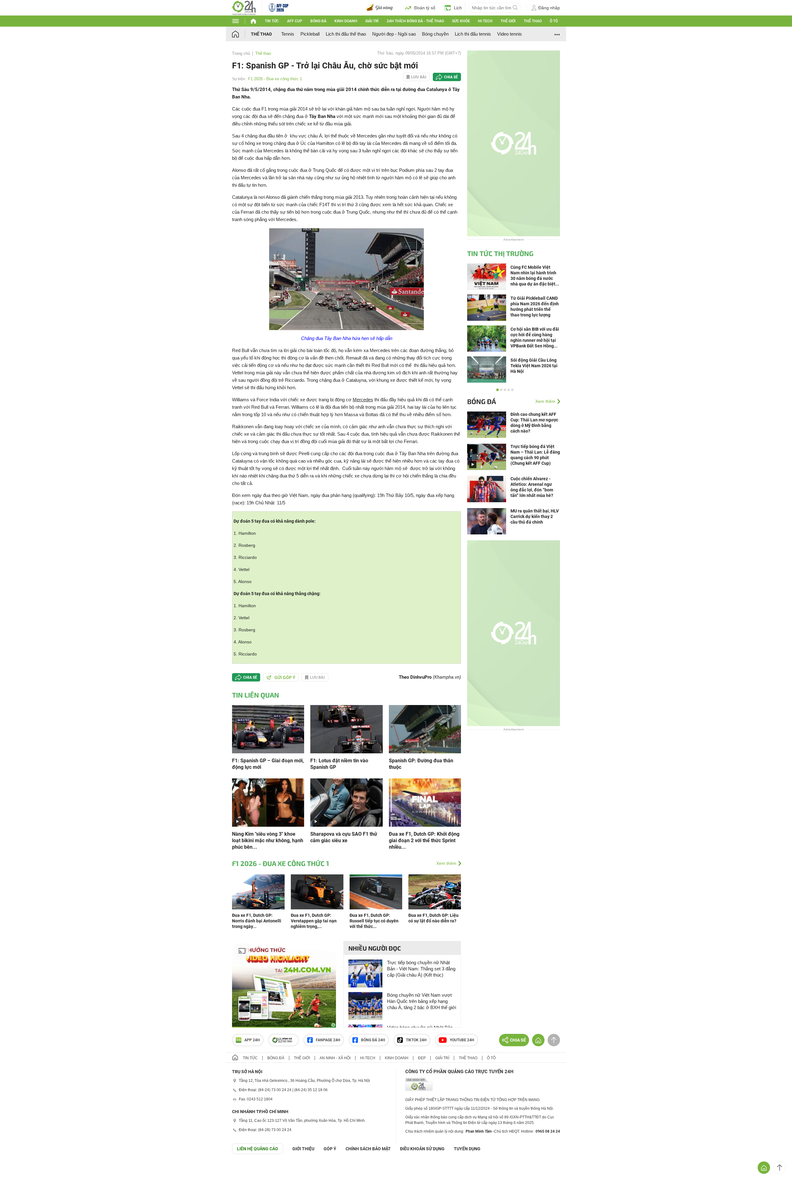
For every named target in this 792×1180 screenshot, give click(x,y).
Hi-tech (485, 21)
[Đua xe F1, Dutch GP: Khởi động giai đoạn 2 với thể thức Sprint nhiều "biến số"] (425, 802)
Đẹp (422, 1058)
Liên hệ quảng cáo (257, 1148)
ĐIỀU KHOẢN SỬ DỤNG (422, 1148)
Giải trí (371, 21)
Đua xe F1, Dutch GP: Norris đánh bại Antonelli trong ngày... (256, 921)
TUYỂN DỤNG (467, 1148)
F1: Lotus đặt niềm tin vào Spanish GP (339, 764)
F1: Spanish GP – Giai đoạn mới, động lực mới (268, 764)
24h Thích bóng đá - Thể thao (415, 21)
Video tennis (509, 34)
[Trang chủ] (241, 34)
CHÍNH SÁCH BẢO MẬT (368, 1148)
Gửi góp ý (284, 677)
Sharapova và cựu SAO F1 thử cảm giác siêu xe (343, 837)
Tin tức (272, 21)
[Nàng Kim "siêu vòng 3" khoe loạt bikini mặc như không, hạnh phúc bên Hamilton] (268, 802)
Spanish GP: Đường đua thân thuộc (421, 764)
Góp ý (330, 1148)
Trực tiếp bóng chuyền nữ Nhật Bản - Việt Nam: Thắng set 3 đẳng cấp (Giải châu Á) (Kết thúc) (421, 969)
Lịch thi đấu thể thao (346, 34)
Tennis (287, 34)
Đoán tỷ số (424, 7)
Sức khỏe (461, 21)
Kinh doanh (345, 21)
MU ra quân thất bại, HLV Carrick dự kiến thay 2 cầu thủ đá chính (534, 516)
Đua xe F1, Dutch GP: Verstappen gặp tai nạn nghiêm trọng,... (314, 921)
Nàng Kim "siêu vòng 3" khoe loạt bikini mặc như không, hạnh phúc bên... (267, 840)
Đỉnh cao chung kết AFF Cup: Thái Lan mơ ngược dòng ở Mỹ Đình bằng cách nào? (534, 422)
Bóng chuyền (435, 34)
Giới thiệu (303, 1148)
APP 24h (252, 1040)
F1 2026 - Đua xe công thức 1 (275, 78)
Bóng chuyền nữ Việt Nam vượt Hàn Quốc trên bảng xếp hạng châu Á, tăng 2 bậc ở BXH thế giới (421, 1001)
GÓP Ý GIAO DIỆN (18, 1169)
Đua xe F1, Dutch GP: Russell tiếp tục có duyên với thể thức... (374, 921)
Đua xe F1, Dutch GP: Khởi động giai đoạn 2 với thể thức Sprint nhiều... (424, 840)
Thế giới (508, 21)
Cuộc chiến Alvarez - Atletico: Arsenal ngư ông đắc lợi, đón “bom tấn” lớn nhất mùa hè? (531, 487)
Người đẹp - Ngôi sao (394, 34)
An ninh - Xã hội (335, 1058)
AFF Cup (294, 21)
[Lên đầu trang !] (779, 1167)
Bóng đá (318, 21)
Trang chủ (241, 53)
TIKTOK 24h (416, 1040)
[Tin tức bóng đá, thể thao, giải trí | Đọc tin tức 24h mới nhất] (244, 7)
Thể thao (533, 21)
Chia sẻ (451, 77)
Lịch (458, 7)
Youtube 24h (462, 1040)
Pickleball (310, 34)
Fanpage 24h (328, 1040)
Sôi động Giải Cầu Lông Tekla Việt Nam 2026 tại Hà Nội (533, 366)
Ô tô (554, 21)
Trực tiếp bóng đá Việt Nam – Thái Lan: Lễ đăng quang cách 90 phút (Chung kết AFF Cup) (535, 455)
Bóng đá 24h (373, 1040)
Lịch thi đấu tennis (473, 34)
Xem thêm (446, 863)
